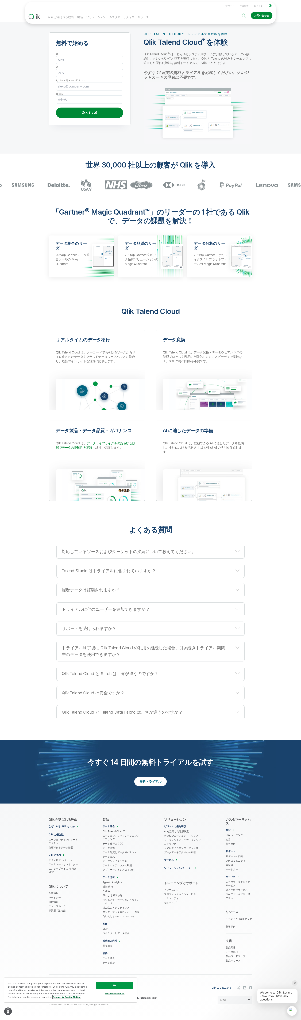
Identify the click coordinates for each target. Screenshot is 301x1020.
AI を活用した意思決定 (176, 831)
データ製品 (109, 856)
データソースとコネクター (63, 864)
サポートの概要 (234, 856)
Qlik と (55, 854)
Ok (114, 985)
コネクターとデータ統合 (116, 933)
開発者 (229, 864)
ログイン (258, 5)
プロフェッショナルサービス (180, 893)
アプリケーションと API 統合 (118, 869)
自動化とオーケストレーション (120, 916)
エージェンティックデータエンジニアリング (121, 837)
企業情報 (244, 5)
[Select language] (270, 5)
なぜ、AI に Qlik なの (62, 826)
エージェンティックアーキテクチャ (63, 841)
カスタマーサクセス (121, 17)
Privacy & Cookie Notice (66, 997)
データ (109, 826)
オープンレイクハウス (115, 860)
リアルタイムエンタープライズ (181, 847)
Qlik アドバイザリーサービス (238, 896)
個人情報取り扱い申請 (146, 998)
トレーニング (171, 889)
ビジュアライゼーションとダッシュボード (121, 901)
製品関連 (231, 947)
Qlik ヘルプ (170, 902)
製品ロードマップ (235, 956)
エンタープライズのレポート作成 (121, 911)
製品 (80, 17)
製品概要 (107, 945)
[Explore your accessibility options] (8, 1011)
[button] (150, 551)
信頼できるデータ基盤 (61, 847)
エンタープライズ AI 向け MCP (62, 870)
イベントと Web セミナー (239, 920)
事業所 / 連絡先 (57, 910)
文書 (228, 839)
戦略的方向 (110, 940)
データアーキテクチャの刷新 (180, 852)
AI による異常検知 (112, 895)
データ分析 (109, 962)
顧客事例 (231, 843)
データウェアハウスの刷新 (117, 865)
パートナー (55, 897)
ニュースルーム (57, 906)
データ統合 (109, 958)
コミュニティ (171, 898)
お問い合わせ (261, 15)
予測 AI (106, 890)
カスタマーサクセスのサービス (238, 883)
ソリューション (96, 17)
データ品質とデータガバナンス (120, 852)
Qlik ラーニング (234, 834)
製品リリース (233, 960)
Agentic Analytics (112, 882)
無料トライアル (150, 781)
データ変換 (109, 847)
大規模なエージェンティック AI (181, 835)
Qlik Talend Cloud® (114, 831)
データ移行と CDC (113, 843)
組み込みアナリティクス (116, 907)
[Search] (243, 15)
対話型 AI (108, 886)
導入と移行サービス (237, 889)
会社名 (59, 93)
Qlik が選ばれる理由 (61, 17)
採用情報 (53, 901)
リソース (143, 17)
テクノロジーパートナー (62, 859)
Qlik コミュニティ (235, 860)
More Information (114, 993)
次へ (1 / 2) (89, 113)
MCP (105, 928)
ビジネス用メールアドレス (70, 80)
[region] (70, 990)
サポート (229, 5)
